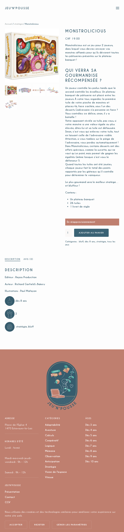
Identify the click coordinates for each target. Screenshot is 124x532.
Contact (10, 497)
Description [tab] (12, 259)
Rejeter (39, 524)
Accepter (16, 524)
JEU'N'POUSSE (17, 8)
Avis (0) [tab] (28, 259)
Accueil (8, 24)
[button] (117, 8)
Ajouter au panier (91, 232)
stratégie (18, 24)
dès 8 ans (90, 241)
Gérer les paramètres (72, 524)
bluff (81, 241)
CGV (7, 502)
